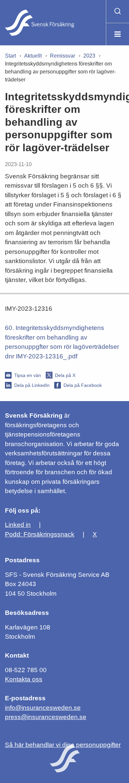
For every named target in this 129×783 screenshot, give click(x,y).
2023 (89, 56)
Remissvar (62, 56)
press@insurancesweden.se (45, 717)
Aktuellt (33, 56)
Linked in (18, 524)
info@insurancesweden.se (43, 707)
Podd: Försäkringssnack (39, 534)
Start (10, 56)
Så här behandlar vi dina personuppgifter (63, 744)
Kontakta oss (23, 679)
